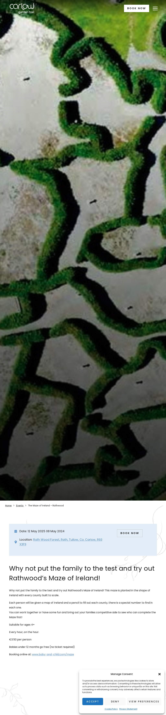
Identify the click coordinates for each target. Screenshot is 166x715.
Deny (115, 701)
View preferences (144, 701)
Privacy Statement (128, 709)
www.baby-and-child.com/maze (53, 654)
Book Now (136, 8)
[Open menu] (155, 8)
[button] (159, 674)
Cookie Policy (111, 709)
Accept (92, 701)
